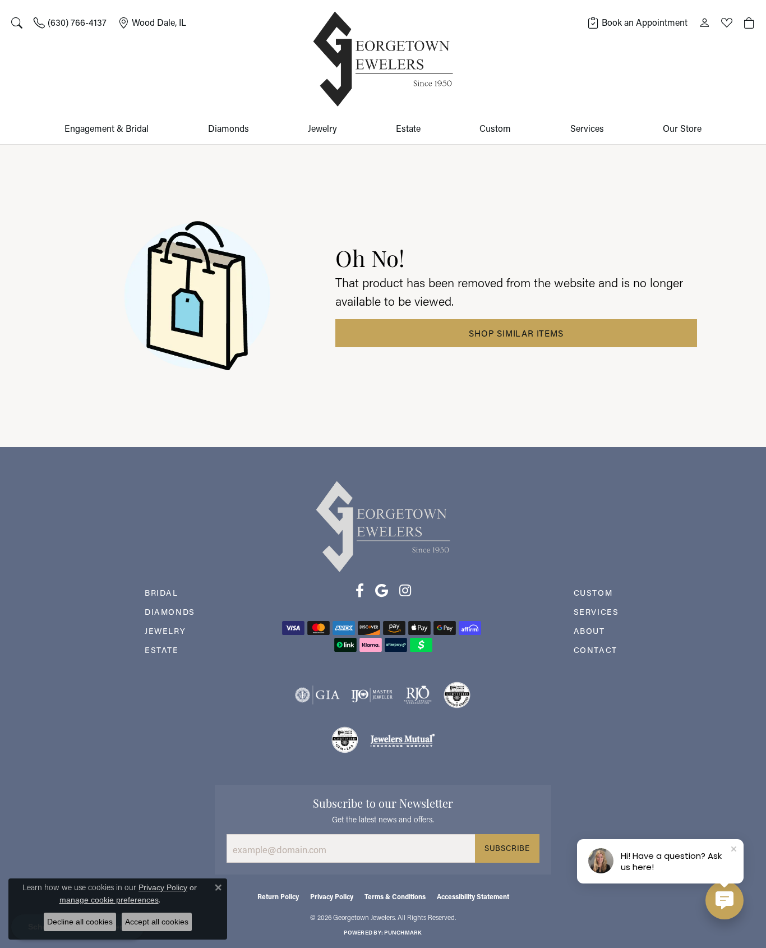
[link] (70, 22)
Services (587, 128)
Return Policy (278, 896)
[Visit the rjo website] (418, 695)
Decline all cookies (80, 921)
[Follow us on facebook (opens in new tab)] (360, 590)
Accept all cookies (156, 921)
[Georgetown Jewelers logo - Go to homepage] (383, 59)
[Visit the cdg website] (457, 695)
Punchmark (403, 932)
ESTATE (162, 650)
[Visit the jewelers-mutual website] (402, 740)
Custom (495, 128)
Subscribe (507, 848)
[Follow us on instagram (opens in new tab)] (405, 590)
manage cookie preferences (109, 899)
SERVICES (596, 611)
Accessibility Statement (473, 896)
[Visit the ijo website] (372, 695)
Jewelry (322, 128)
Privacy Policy (331, 896)
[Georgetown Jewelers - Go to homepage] (383, 525)
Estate (408, 128)
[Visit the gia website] (317, 695)
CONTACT (595, 650)
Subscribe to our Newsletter (383, 802)
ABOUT (589, 630)
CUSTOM (593, 592)
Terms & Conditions (395, 896)
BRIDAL (161, 592)
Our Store (682, 128)
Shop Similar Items (516, 333)
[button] (16, 22)
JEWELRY (165, 630)
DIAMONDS (170, 611)
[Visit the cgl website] (345, 740)
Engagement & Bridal (106, 128)
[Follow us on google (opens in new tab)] (381, 590)
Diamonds (228, 128)
